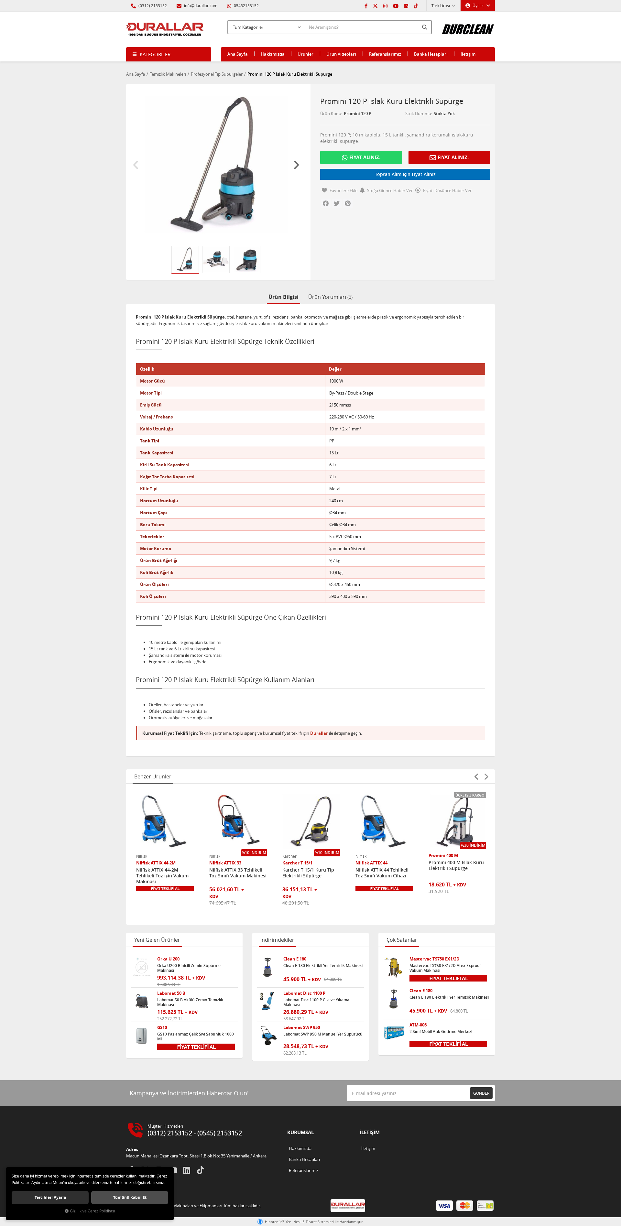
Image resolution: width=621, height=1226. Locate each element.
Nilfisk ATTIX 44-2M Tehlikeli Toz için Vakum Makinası (162, 875)
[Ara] (425, 27)
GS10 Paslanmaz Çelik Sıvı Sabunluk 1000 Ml (195, 1036)
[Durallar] (165, 29)
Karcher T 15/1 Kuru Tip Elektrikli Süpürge (308, 873)
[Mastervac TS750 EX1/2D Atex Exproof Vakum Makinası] (394, 967)
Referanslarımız (385, 54)
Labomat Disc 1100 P (304, 993)
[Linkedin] (406, 5)
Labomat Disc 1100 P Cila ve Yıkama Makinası (316, 1002)
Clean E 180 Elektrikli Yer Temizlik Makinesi (323, 965)
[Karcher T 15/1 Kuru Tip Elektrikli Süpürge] (311, 821)
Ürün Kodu (330, 113)
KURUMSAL (300, 1132)
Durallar (319, 733)
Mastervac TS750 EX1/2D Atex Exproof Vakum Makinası (445, 968)
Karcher (289, 856)
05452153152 (246, 5)
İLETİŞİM (370, 1132)
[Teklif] (165, 888)
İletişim (468, 54)
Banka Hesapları (431, 54)
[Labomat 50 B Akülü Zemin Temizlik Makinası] (141, 1001)
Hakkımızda (273, 54)
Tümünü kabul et (130, 1197)
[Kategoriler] (168, 54)
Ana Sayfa (237, 54)
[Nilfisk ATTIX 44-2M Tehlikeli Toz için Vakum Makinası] (165, 821)
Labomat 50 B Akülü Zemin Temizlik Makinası (190, 1002)
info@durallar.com (200, 5)
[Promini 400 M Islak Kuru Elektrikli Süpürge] (457, 821)
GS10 (162, 1027)
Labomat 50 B (171, 993)
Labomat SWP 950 (301, 1027)
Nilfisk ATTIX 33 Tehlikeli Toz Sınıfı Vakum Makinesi (238, 873)
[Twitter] (375, 5)
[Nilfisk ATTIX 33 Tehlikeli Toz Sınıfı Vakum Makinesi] (238, 821)
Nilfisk (141, 856)
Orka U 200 (168, 959)
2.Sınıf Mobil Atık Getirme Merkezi (440, 1031)
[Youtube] (396, 5)
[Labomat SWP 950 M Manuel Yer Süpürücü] (267, 1036)
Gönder (481, 1093)
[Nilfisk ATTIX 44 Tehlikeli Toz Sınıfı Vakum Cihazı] (384, 821)
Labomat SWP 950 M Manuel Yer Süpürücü (323, 1034)
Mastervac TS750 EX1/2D (434, 959)
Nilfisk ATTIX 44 (371, 863)
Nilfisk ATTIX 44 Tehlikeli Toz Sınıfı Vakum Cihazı (382, 873)
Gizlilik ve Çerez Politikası (92, 1211)
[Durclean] (468, 26)
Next (296, 164)
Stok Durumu (418, 113)
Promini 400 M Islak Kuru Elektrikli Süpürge (456, 865)
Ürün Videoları (341, 54)
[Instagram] (385, 5)
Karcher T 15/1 (297, 863)
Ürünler (305, 54)
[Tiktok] (415, 5)
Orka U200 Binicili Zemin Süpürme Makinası (189, 968)
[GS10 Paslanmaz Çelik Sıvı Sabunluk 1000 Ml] (141, 1036)
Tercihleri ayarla (50, 1197)
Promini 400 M (443, 855)
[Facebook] (366, 5)
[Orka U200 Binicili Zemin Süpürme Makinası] (141, 967)
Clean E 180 (294, 959)
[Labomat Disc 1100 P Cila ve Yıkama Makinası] (267, 1001)
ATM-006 (418, 1025)
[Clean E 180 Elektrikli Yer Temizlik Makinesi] (267, 967)
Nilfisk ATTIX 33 (225, 863)
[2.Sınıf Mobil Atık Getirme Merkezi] (394, 1033)
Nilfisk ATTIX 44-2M (156, 863)
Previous (136, 164)
